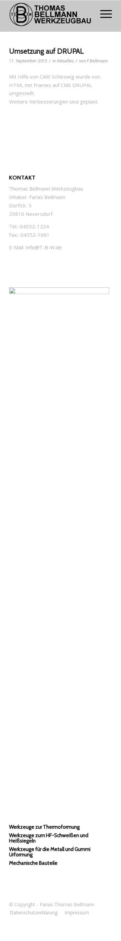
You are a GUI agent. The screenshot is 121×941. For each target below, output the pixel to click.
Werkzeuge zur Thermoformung (44, 827)
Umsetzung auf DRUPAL (46, 51)
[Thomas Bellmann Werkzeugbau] (50, 16)
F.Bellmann (97, 61)
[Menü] (102, 13)
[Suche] (86, 13)
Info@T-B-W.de (44, 247)
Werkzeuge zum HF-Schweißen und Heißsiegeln (48, 838)
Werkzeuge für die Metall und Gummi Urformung (49, 852)
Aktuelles (65, 61)
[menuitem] (86, 13)
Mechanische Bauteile (33, 863)
